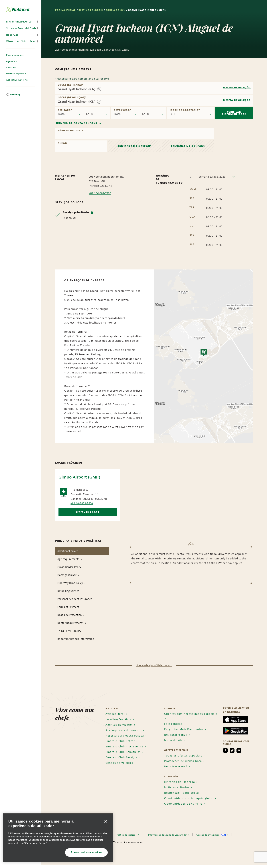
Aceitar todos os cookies (86, 852)
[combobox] (154, 88)
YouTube (238, 750)
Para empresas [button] (14, 55)
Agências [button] (11, 61)
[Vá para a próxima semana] (233, 177)
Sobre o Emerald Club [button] (21, 28)
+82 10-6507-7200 (100, 193)
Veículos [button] (11, 67)
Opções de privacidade (208, 834)
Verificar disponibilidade (234, 113)
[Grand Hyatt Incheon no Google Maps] (203, 356)
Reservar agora (88, 512)
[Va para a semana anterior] (191, 177)
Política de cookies (126, 834)
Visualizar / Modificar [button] (21, 41)
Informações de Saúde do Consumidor (167, 834)
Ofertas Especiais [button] (16, 73)
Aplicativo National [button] (17, 79)
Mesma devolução (237, 87)
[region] (58, 837)
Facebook (225, 750)
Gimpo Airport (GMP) (79, 477)
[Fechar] (105, 821)
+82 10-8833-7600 (81, 503)
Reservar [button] (12, 34)
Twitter (232, 750)
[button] (20, 21)
